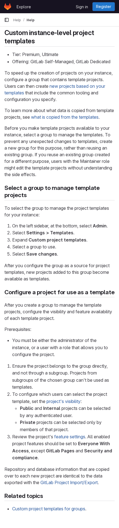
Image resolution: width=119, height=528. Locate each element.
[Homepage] (7, 6)
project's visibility (63, 401)
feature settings (69, 436)
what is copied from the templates (65, 117)
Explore (24, 6)
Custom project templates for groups (48, 508)
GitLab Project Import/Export (69, 482)
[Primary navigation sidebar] (6, 19)
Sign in (82, 6)
